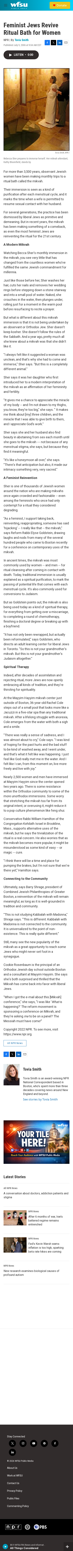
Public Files (13, 1498)
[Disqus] (36, 1376)
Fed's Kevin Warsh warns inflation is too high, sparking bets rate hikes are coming (46, 1247)
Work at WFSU (15, 1475)
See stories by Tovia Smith (40, 1099)
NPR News (33, 1211)
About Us (12, 1468)
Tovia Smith (22, 40)
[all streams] (68, 1546)
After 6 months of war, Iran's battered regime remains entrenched (45, 1220)
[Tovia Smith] (11, 1074)
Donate (62, 5)
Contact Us (13, 1483)
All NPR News (15, 1043)
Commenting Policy (18, 1506)
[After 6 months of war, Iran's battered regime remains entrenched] (15, 1217)
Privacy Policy (14, 1491)
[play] (5, 1546)
